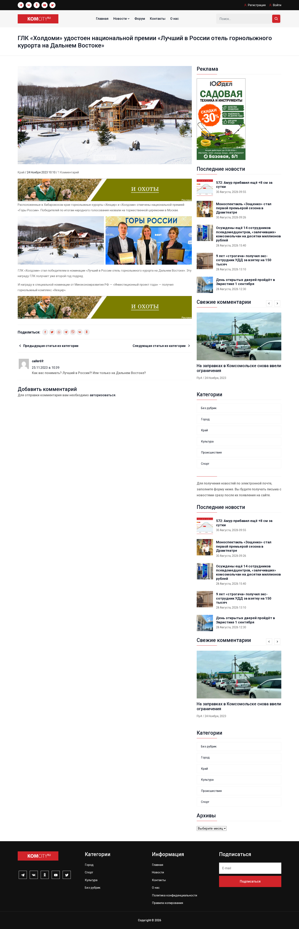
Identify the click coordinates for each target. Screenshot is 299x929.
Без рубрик (209, 408)
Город (205, 419)
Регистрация (257, 5)
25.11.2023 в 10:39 (45, 368)
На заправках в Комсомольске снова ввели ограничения (239, 368)
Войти (277, 5)
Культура (207, 441)
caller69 (37, 361)
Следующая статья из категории (159, 346)
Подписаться (250, 881)
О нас (174, 19)
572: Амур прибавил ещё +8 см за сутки (244, 185)
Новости (120, 19)
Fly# (199, 378)
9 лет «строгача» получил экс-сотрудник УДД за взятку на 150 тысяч (243, 260)
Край (21, 172)
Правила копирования (167, 903)
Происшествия (211, 452)
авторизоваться (102, 395)
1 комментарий (68, 172)
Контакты (157, 19)
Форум (139, 19)
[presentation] (269, 303)
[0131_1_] (105, 190)
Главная (102, 19)
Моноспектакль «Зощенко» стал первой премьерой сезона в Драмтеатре (243, 208)
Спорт (205, 464)
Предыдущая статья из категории (50, 346)
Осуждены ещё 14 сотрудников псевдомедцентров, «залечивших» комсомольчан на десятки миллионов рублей (248, 234)
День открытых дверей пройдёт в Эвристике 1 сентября (245, 282)
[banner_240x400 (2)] (221, 119)
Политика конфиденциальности (174, 895)
